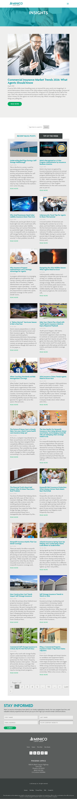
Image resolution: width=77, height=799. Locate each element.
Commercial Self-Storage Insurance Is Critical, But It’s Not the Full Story (23, 648)
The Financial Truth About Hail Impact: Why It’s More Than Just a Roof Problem (22, 489)
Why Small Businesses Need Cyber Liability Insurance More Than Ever (22, 216)
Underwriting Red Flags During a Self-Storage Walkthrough (23, 161)
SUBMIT (10, 728)
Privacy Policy (39, 790)
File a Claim (39, 747)
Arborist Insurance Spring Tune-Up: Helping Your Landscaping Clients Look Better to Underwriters (52, 543)
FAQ (45, 790)
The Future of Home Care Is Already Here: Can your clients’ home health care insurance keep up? (23, 431)
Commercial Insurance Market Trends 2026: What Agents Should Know (37, 81)
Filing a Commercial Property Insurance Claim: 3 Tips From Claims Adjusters (52, 649)
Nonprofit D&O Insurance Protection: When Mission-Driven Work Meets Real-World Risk (53, 489)
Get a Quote (47, 747)
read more (15, 104)
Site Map (32, 790)
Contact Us (50, 790)
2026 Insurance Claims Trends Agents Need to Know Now (53, 377)
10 (48, 686)
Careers (33, 747)
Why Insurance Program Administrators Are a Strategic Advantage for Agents (21, 269)
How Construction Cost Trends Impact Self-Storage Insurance (21, 595)
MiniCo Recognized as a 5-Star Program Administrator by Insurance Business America (53, 162)
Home (28, 747)
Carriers (26, 790)
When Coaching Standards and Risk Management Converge (22, 377)
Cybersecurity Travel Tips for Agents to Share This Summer (53, 216)
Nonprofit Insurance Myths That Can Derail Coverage (23, 543)
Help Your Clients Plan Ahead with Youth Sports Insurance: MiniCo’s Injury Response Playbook (52, 324)
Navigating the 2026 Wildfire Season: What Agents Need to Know (53, 269)
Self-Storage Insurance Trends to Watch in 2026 (51, 595)
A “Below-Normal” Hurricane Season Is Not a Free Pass (23, 323)
